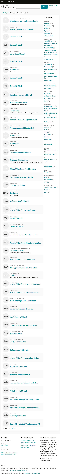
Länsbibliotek (49, 88)
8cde (6, 415)
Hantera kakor (25, 447)
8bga (6, 218)
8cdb (6, 390)
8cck (6, 283)
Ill (6, 86)
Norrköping (49, 26)
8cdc (6, 399)
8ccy (6, 374)
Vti (5, 160)
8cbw (5, 242)
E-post (3, 443)
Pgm (6, 127)
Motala (47, 28)
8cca (6, 259)
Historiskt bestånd (50, 154)
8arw (6, 209)
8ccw (6, 366)
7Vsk (6, 201)
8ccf (6, 267)
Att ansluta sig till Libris (27, 440)
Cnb (5, 45)
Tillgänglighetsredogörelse (28, 445)
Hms (6, 70)
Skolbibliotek (49, 64)
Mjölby (47, 31)
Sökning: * (5, 13)
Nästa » (14, 428)
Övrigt (47, 132)
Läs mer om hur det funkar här (19, 470)
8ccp (6, 325)
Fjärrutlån (48, 98)
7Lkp (6, 185)
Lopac (47, 101)
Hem (2, 2)
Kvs (5, 94)
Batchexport (49, 145)
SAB (46, 177)
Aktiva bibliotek (50, 106)
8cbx (6, 251)
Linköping (48, 23)
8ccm (5, 300)
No (5, 29)
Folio (46, 137)
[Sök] (44, 7)
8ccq (6, 333)
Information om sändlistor (9, 453)
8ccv (6, 357)
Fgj (5, 61)
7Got (6, 168)
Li (6, 20)
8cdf (6, 423)
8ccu (6, 349)
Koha (46, 129)
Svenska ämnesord (50, 187)
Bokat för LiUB (49, 48)
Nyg (5, 119)
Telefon (3, 448)
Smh (6, 144)
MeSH (47, 190)
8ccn (6, 308)
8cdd (6, 407)
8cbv (6, 234)
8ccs (6, 341)
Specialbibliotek (50, 74)
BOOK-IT (48, 127)
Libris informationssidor (8, 455)
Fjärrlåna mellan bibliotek (28, 442)
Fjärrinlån (48, 93)
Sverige (48, 172)
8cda (6, 382)
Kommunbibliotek (50, 86)
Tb (6, 37)
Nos (5, 111)
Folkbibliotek (49, 67)
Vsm (6, 152)
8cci (5, 275)
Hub (6, 78)
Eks (5, 53)
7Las (6, 177)
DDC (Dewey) (49, 179)
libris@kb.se (4, 445)
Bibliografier (48, 122)
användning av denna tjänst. (31, 473)
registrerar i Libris (50, 96)
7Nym (5, 193)
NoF (6, 103)
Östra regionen (50, 167)
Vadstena (48, 33)
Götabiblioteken (50, 41)
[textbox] (28, 7)
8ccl (5, 292)
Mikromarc (48, 134)
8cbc (6, 226)
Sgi (5, 135)
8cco (6, 316)
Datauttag (10, 2)
